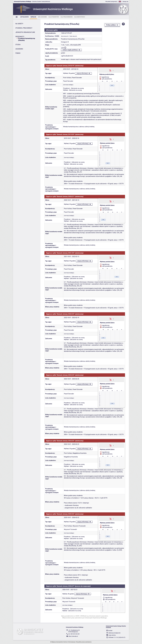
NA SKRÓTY (19, 24)
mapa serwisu (112, 635)
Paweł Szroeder (77, 77)
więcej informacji (82, 73)
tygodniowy (105, 77)
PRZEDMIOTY (19, 36)
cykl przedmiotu (106, 79)
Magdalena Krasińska (79, 453)
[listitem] (24, 17)
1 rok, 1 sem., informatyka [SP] (71, 45)
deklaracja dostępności (114, 633)
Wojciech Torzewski (79, 526)
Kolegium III (65, 42)
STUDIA (17, 44)
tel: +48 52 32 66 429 (74, 634)
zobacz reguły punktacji (70, 50)
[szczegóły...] (113, 70)
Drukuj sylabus (111, 25)
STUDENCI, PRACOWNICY (23, 28)
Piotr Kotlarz (67, 77)
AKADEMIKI (19, 49)
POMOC (17, 53)
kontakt (110, 630)
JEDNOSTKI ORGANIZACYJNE (25, 32)
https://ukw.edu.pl (73, 636)
